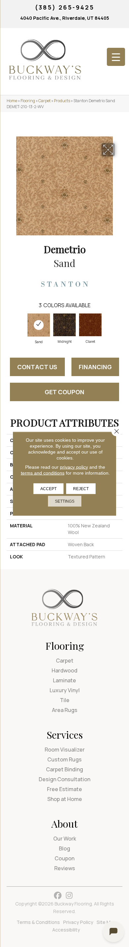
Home (12, 101)
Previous (10, 325)
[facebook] (58, 896)
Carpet (44, 101)
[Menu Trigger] (116, 57)
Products (62, 101)
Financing (95, 367)
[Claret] (90, 325)
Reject (81, 488)
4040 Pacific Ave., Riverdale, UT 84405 (64, 18)
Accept (48, 488)
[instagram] (69, 896)
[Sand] (39, 325)
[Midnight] (64, 325)
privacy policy (74, 466)
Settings (64, 501)
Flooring (28, 101)
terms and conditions (42, 472)
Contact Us (37, 367)
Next (119, 325)
